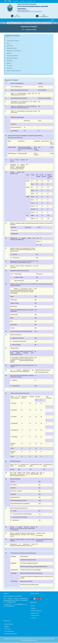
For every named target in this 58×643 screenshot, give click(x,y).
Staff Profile (10, 45)
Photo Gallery (29, 1)
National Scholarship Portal (11, 633)
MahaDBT (7, 626)
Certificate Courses (11, 48)
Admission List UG (35, 613)
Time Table (9, 65)
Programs (33, 608)
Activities (9, 53)
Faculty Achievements (12, 58)
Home (23, 29)
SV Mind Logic (33, 640)
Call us (17, 15)
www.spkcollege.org (9, 606)
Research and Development (14, 70)
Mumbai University (9, 624)
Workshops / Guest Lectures (14, 50)
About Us (33, 605)
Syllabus (9, 63)
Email (44, 15)
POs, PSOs (9, 68)
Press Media (22, 1)
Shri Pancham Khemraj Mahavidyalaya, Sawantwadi (25, 638)
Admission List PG (35, 615)
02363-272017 (8, 604)
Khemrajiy (10, 1)
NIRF (34, 1)
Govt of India (7, 629)
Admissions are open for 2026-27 (17, 23)
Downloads (9, 60)
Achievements (16, 1)
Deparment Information (13, 40)
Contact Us (33, 617)
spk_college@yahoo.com (20, 604)
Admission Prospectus (36, 610)
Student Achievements (12, 55)
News (5, 1)
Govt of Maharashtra (9, 631)
